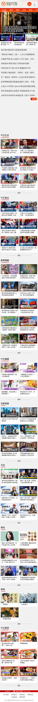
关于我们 (6, 694)
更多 (34, 99)
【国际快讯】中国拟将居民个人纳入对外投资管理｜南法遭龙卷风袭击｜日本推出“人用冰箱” (9, 346)
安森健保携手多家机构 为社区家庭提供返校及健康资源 (27, 579)
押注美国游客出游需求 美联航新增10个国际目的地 (19, 91)
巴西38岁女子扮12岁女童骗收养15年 (16, 68)
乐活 (24, 10)
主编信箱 (14, 697)
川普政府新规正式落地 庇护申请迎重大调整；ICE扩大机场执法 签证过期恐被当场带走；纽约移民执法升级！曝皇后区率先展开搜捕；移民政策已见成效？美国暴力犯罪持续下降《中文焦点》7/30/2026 (28, 232)
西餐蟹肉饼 (24, 643)
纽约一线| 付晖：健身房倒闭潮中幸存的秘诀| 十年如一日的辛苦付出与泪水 (28, 499)
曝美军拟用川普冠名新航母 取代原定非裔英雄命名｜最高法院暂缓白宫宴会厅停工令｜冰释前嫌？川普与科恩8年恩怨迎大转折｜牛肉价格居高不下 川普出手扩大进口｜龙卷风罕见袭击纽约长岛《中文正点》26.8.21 (10, 186)
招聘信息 (30, 694)
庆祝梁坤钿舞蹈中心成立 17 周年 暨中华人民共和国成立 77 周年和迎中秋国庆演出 (10, 561)
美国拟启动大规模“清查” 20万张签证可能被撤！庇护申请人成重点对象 (6, 44)
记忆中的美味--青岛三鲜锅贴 (27, 661)
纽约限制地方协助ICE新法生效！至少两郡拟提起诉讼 (10, 311)
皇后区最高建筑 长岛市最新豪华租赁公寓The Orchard (10, 454)
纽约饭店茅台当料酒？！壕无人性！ (8, 644)
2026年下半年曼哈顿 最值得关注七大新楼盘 (28, 420)
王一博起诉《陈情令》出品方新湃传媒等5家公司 (19, 77)
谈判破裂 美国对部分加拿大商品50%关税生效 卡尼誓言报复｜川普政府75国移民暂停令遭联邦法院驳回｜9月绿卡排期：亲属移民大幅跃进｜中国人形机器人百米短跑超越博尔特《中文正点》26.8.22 (28, 169)
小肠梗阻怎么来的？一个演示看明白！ (27, 375)
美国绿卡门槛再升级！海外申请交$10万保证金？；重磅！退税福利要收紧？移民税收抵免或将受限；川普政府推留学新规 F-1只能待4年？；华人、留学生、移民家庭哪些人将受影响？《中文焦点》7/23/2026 (9, 249)
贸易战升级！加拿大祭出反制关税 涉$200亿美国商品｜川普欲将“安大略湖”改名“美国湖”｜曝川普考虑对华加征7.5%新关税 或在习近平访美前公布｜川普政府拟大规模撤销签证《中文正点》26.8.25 (10, 152)
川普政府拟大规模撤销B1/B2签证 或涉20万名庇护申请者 (27, 346)
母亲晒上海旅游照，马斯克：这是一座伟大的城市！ (19, 73)
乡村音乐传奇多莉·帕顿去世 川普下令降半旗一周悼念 (19, 95)
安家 (17, 10)
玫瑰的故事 (7, 619)
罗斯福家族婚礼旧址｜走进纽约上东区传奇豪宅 (27, 454)
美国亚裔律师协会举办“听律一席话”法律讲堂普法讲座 (9, 579)
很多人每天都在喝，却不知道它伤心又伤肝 (9, 544)
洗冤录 (5, 604)
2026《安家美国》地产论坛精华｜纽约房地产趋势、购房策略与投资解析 (28, 437)
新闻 (11, 10)
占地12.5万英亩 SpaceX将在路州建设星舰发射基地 (19, 86)
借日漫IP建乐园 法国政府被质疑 (14, 50)
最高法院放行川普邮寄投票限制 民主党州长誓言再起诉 (28, 329)
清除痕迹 (22, 697)
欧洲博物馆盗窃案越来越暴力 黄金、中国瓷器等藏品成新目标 (19, 82)
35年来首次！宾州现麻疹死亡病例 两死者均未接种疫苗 (9, 277)
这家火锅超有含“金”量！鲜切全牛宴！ (8, 661)
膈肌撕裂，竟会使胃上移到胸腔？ (9, 393)
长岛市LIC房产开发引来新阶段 (10, 420)
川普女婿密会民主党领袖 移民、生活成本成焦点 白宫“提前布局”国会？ (19, 44)
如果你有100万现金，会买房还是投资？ (10, 499)
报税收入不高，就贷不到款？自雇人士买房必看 (9, 516)
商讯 (30, 10)
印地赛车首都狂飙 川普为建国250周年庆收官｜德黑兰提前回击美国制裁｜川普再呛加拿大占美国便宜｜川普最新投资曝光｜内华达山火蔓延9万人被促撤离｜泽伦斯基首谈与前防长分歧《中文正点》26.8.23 (10, 169)
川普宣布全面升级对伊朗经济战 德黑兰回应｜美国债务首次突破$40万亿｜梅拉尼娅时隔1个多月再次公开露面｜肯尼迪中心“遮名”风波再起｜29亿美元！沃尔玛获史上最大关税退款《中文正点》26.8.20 (28, 186)
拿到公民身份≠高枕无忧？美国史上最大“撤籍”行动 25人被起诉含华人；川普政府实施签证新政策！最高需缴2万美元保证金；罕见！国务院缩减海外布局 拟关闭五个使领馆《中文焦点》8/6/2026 (10, 232)
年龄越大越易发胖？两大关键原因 (9, 375)
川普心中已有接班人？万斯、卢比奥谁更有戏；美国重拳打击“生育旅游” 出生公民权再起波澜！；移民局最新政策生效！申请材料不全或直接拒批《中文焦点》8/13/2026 (28, 214)
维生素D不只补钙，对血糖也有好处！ (27, 393)
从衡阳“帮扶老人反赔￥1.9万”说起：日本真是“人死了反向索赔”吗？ (19, 59)
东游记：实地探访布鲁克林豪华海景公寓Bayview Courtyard (10, 437)
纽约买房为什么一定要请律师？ (27, 516)
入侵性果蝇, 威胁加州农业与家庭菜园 (28, 544)
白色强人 (24, 604)
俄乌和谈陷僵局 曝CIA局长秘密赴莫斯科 (9, 294)
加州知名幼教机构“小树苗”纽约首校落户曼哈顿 (31, 44)
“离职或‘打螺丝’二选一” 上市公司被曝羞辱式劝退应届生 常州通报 (19, 54)
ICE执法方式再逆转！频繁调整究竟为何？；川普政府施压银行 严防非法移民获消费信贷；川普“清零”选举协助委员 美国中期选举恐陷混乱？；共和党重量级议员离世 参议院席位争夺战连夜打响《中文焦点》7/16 (28, 249)
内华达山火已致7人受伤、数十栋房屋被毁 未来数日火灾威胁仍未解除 (28, 294)
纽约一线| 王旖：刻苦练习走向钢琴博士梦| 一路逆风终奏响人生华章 (28, 482)
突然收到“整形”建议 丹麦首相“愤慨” (15, 63)
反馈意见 (14, 694)
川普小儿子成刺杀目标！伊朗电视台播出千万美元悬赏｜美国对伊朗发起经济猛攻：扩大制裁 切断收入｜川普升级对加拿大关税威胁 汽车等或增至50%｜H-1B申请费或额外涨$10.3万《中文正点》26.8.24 (28, 152)
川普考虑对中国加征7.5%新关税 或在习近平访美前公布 (27, 311)
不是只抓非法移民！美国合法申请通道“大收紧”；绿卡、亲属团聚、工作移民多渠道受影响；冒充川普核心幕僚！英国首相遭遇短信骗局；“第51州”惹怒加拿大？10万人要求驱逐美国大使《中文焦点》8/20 (10, 214)
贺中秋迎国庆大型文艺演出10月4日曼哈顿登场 (28, 561)
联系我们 (22, 694)
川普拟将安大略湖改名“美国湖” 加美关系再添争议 (9, 329)
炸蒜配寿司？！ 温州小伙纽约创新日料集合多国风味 (28, 679)
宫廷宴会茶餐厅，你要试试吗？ (9, 679)
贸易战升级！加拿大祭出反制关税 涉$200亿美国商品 (28, 277)
